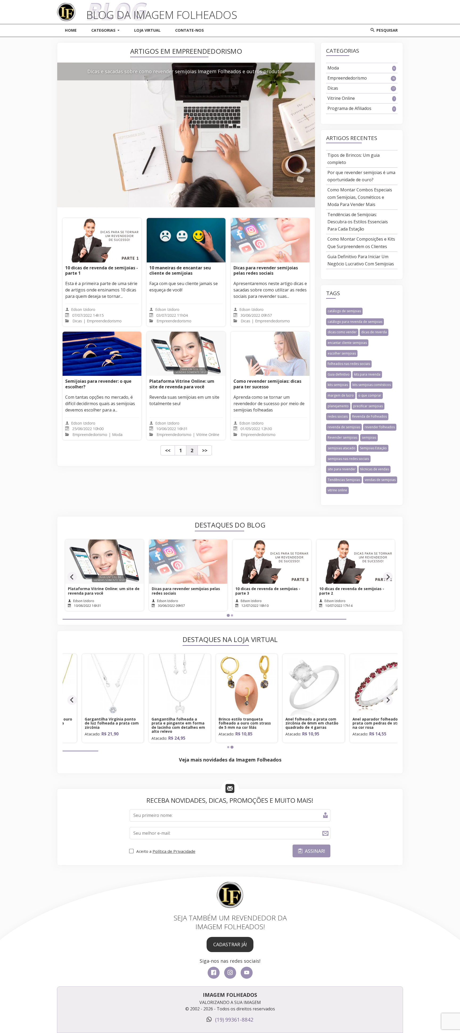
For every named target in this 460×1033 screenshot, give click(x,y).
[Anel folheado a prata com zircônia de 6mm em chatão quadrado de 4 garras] (297, 713)
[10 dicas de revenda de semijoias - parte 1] (102, 240)
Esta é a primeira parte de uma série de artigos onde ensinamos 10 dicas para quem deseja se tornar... (101, 290)
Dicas (361, 88)
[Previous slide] (72, 577)
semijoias (369, 437)
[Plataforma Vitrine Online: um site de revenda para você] (186, 354)
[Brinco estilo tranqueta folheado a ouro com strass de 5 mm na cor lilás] (230, 713)
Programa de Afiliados (361, 108)
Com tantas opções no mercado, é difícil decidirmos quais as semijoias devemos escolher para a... (100, 403)
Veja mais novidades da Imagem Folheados (230, 759)
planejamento (338, 406)
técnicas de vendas (374, 469)
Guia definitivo (339, 374)
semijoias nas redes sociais (348, 458)
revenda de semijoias (344, 427)
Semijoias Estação (373, 448)
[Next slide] (388, 577)
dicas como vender (342, 332)
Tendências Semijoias (344, 480)
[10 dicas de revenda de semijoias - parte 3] (188, 562)
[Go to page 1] (228, 615)
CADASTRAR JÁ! (230, 944)
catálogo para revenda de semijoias (355, 321)
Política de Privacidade (174, 851)
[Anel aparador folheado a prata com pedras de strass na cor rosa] (364, 713)
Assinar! (315, 851)
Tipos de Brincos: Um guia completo (353, 158)
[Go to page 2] (232, 615)
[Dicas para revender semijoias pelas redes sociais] (270, 240)
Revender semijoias (342, 437)
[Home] (66, 5)
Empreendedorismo (361, 78)
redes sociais (338, 416)
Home (71, 30)
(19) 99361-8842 (233, 1019)
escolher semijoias (342, 353)
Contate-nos (189, 30)
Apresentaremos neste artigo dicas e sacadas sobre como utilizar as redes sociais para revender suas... (270, 290)
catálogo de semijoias (344, 311)
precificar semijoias (368, 406)
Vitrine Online (361, 98)
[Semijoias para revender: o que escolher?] (102, 354)
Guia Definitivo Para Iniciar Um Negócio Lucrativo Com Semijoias (360, 260)
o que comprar (369, 395)
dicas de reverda (374, 332)
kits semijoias (338, 384)
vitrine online (337, 490)
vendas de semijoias (380, 480)
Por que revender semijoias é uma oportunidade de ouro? (361, 176)
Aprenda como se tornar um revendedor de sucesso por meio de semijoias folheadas (269, 403)
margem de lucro (341, 395)
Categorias (103, 30)
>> (204, 450)
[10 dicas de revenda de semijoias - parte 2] (272, 562)
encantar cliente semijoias (347, 342)
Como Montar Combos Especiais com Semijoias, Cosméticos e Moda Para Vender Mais (359, 197)
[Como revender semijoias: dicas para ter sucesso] (270, 354)
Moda (361, 68)
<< (167, 450)
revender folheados (380, 427)
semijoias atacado (341, 448)
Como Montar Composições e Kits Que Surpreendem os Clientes (361, 242)
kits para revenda (367, 374)
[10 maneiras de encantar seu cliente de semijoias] (186, 240)
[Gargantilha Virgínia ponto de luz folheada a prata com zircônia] (96, 713)
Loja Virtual (147, 30)
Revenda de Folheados (369, 416)
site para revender (342, 469)
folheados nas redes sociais (349, 363)
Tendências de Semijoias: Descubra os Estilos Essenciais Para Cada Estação (357, 222)
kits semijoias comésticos (371, 384)
